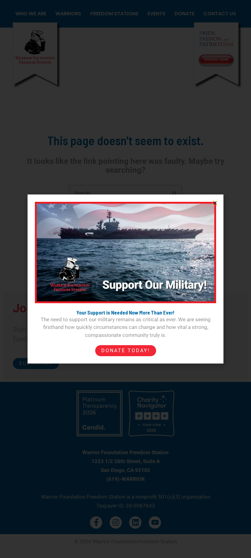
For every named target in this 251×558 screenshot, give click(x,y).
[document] (125, 279)
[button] (215, 203)
